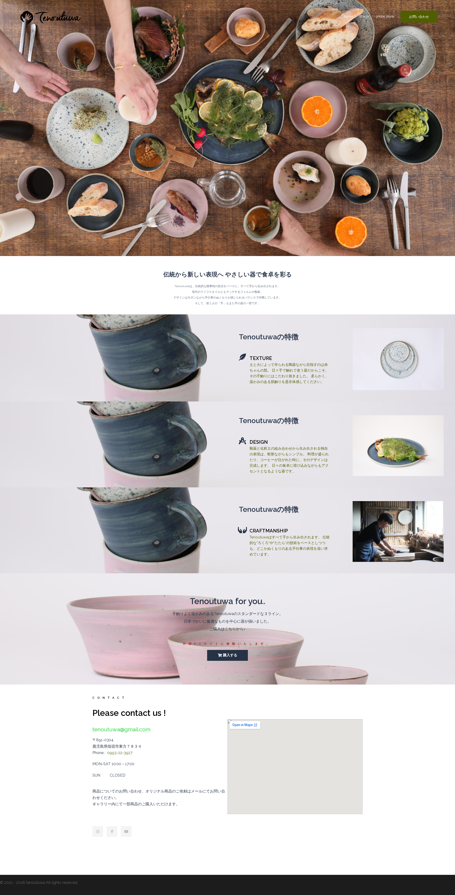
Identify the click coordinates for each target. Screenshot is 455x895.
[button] (227, 655)
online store (385, 16)
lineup (364, 16)
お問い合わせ (419, 17)
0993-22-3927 (119, 752)
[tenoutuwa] (50, 16)
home (348, 16)
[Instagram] (97, 831)
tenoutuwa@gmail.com (121, 729)
